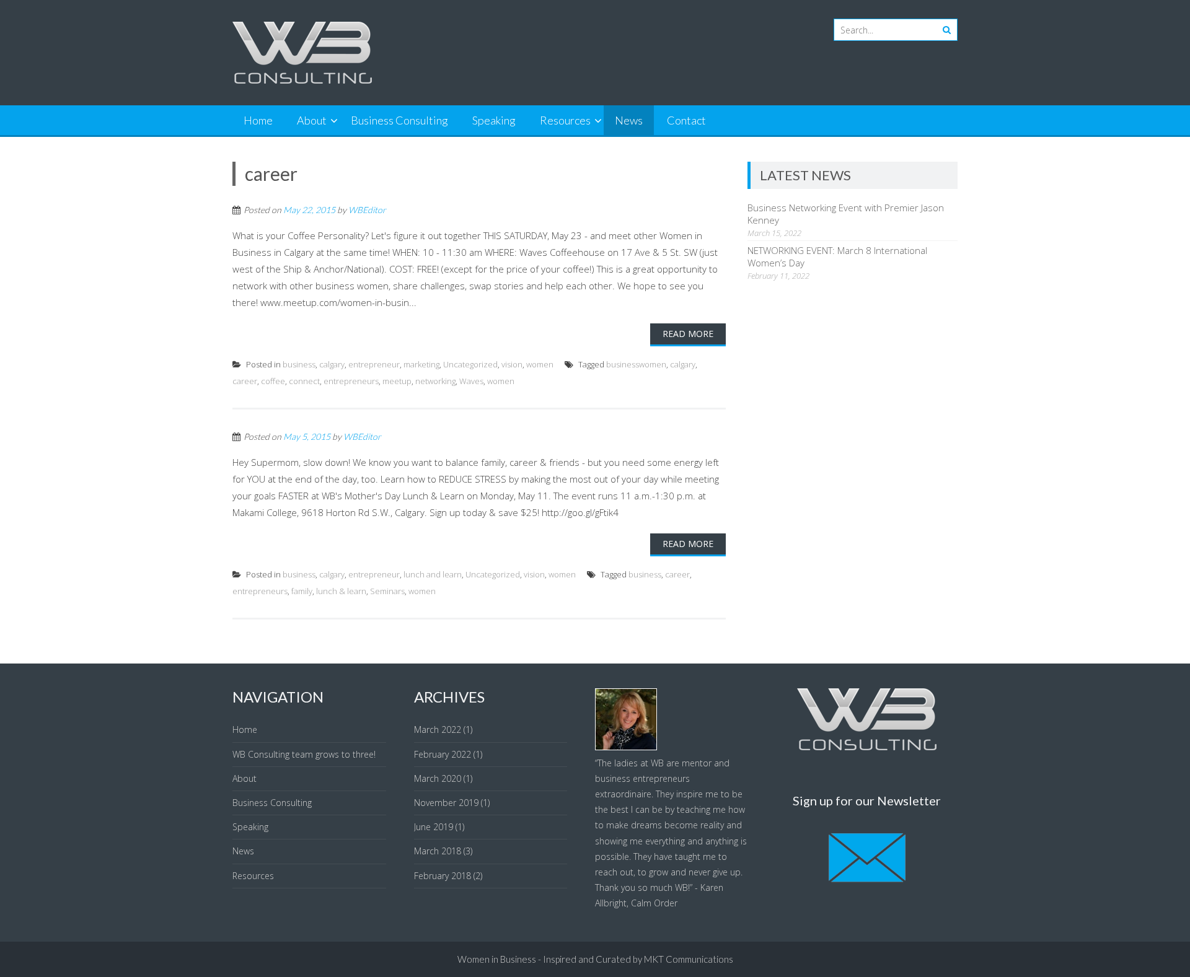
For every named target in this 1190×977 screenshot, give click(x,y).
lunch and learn (432, 574)
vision (511, 364)
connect (304, 381)
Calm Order (654, 903)
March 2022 (437, 729)
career (244, 381)
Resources (565, 120)
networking (435, 381)
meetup (397, 381)
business (299, 364)
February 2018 (442, 876)
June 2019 (433, 827)
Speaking (494, 120)
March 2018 (437, 851)
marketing (421, 364)
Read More (688, 334)
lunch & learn (341, 591)
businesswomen (636, 364)
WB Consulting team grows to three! (304, 754)
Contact (686, 120)
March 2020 (437, 778)
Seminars (387, 591)
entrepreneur (374, 364)
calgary (332, 364)
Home (258, 120)
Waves (471, 381)
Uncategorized (470, 364)
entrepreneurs (351, 381)
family (301, 591)
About (312, 120)
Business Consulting (399, 120)
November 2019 (446, 802)
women (539, 364)
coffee (273, 381)
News (629, 120)
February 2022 (442, 754)
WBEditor (367, 209)
